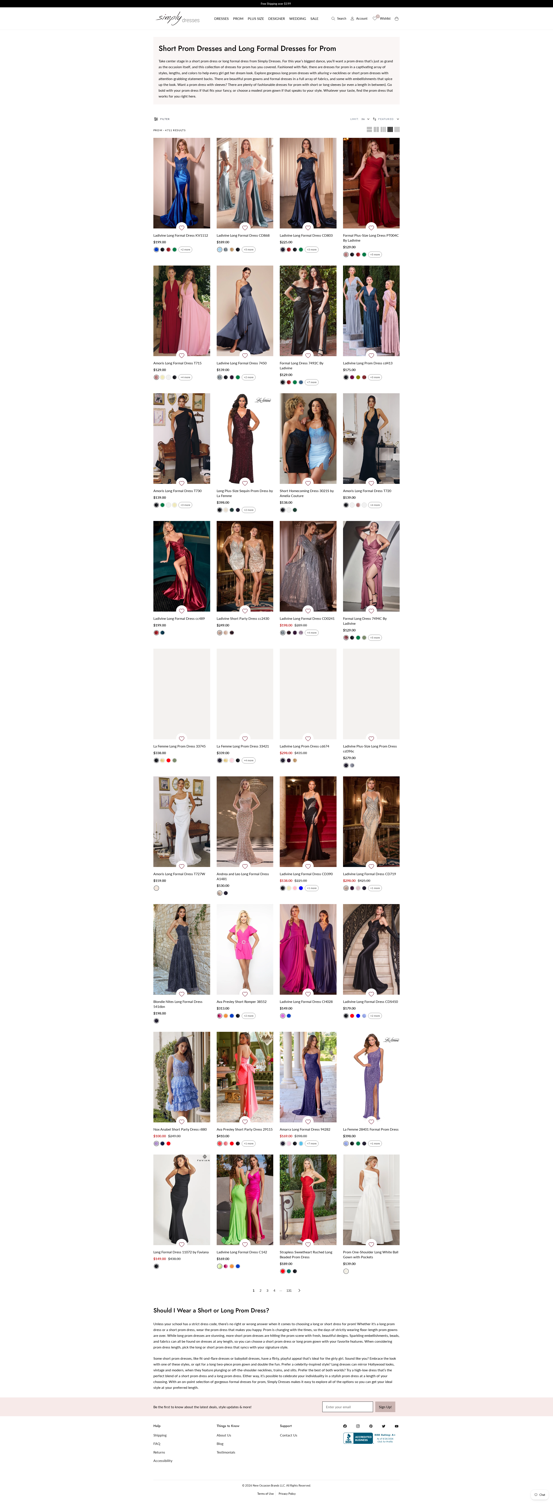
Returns (159, 1452)
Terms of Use (265, 1493)
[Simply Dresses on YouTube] (397, 1426)
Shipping (160, 1435)
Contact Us (288, 1435)
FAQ (156, 1443)
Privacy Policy (287, 1493)
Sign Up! (385, 1407)
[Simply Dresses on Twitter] (384, 1426)
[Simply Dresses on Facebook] (345, 1426)
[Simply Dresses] (177, 18)
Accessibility (162, 1460)
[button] (221, 18)
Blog (220, 1443)
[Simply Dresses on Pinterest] (371, 1426)
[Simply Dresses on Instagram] (358, 1426)
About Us (224, 1435)
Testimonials (226, 1452)
